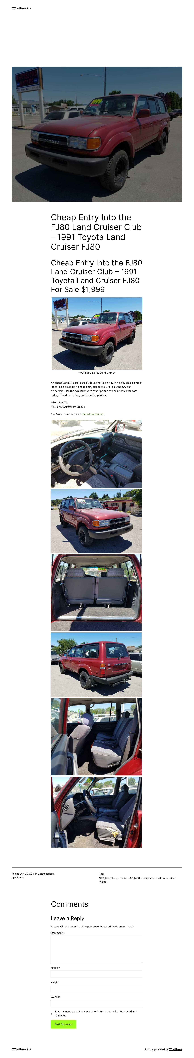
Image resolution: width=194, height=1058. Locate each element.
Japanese (149, 878)
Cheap (113, 878)
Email (55, 982)
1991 (101, 878)
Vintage (103, 881)
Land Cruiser (162, 878)
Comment (58, 932)
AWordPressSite (21, 8)
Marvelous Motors (93, 414)
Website (55, 996)
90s (107, 878)
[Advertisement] (97, 47)
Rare (172, 878)
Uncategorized (46, 873)
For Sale (138, 878)
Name (55, 967)
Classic (122, 878)
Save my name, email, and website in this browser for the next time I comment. (95, 1013)
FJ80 (130, 878)
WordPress (175, 1049)
